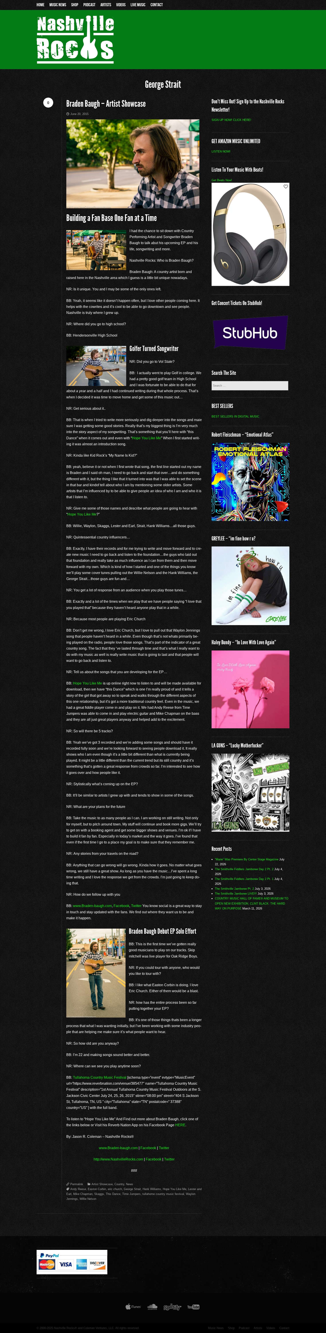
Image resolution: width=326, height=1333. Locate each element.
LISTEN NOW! (221, 151)
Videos (121, 5)
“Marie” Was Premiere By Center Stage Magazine (246, 859)
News (129, 1184)
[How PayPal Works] (72, 1273)
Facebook (121, 906)
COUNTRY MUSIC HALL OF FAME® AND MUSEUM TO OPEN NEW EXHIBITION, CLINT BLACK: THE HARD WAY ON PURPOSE (251, 903)
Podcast (89, 5)
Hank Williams (152, 1189)
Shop (74, 5)
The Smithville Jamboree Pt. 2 (234, 888)
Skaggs (99, 1194)
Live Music (138, 5)
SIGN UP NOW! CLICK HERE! (231, 120)
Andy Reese (78, 1189)
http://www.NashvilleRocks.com (118, 1159)
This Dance (113, 1194)
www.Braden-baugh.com (92, 906)
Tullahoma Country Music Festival (99, 1077)
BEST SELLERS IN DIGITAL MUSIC (235, 416)
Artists (105, 5)
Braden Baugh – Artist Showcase (106, 103)
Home (40, 5)
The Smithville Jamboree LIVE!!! (236, 893)
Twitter (136, 906)
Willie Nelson (88, 1199)
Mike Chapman (82, 1194)
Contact (157, 5)
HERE (180, 1125)
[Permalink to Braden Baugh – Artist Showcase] (134, 163)
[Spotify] (172, 1307)
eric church (115, 1189)
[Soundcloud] (152, 1307)
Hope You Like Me (146, 438)
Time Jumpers (131, 1194)
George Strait (132, 1189)
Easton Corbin (97, 1189)
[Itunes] (133, 1307)
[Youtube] (193, 1307)
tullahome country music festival (163, 1194)
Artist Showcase (102, 1184)
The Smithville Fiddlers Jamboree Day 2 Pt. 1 (244, 879)
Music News (57, 5)
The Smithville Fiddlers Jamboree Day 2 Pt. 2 (244, 869)
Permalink (76, 1184)
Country (119, 1184)
